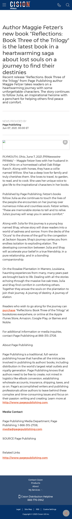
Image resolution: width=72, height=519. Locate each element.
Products (35, 483)
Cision (40, 514)
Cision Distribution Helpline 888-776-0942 (36, 498)
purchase (9, 310)
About (35, 486)
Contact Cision (35, 480)
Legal (18, 509)
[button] (36, 141)
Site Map (28, 509)
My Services (35, 490)
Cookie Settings (49, 509)
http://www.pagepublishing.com (25, 402)
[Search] (67, 5)
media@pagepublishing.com (22, 429)
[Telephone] (59, 5)
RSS (37, 509)
